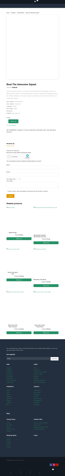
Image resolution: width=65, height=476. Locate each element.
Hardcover (9, 368)
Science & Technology (39, 382)
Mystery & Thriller (38, 374)
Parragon (8, 396)
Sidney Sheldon (38, 398)
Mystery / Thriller (10, 429)
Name (8, 164)
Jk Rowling (36, 402)
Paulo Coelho (37, 392)
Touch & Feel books (11, 380)
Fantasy (8, 427)
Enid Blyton (36, 404)
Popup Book (9, 378)
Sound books (9, 376)
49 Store (8, 441)
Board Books (39, 130)
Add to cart (13, 121)
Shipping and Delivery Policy (41, 427)
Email (8, 172)
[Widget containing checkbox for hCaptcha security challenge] (18, 157)
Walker (8, 394)
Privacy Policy (37, 425)
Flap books (9, 374)
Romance (36, 376)
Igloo (44, 130)
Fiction (35, 368)
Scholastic (9, 402)
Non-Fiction (37, 370)
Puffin (7, 392)
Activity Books (20, 12)
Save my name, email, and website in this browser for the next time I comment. (28, 191)
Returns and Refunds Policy (41, 423)
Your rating (9, 179)
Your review (9, 181)
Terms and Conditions (39, 429)
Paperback (9, 372)
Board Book (53, 130)
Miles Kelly (9, 398)
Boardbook (9, 370)
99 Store (8, 445)
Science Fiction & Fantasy (40, 372)
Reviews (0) (10, 143)
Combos (8, 447)
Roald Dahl (36, 394)
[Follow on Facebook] (51, 465)
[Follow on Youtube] (57, 465)
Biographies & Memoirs (39, 380)
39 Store (8, 439)
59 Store (8, 443)
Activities (13, 12)
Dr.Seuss (36, 396)
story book (9, 132)
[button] (11, 125)
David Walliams (37, 400)
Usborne (8, 400)
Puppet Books (9, 382)
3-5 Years (25, 130)
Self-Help (36, 378)
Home (8, 12)
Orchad (8, 390)
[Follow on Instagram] (54, 465)
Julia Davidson (37, 390)
